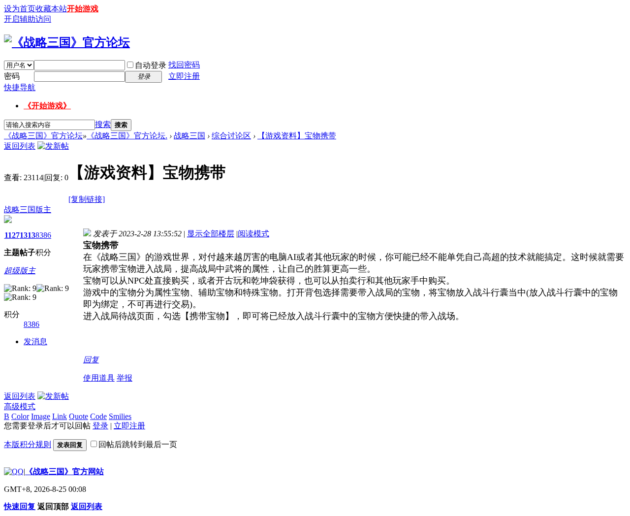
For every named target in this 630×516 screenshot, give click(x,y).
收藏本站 (51, 8)
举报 (124, 378)
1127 (12, 235)
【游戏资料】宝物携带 (296, 135)
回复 (91, 359)
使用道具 (99, 378)
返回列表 (19, 146)
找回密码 (184, 65)
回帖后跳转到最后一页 (137, 444)
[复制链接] (86, 199)
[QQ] (14, 471)
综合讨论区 (231, 135)
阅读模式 (253, 233)
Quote (78, 416)
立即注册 (184, 76)
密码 (12, 76)
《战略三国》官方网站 (64, 471)
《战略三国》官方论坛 (43, 135)
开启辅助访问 (27, 19)
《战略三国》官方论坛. (127, 135)
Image (40, 416)
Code (98, 416)
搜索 (103, 124)
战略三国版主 (27, 209)
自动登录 (150, 65)
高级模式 (19, 406)
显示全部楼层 (210, 233)
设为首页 (19, 8)
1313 (27, 235)
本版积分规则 (27, 444)
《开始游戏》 (47, 105)
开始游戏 (82, 8)
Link (59, 416)
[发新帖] (53, 146)
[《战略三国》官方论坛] (67, 42)
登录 (100, 425)
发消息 (35, 341)
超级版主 (19, 270)
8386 (43, 235)
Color (20, 416)
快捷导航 (19, 87)
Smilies (120, 416)
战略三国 (189, 135)
